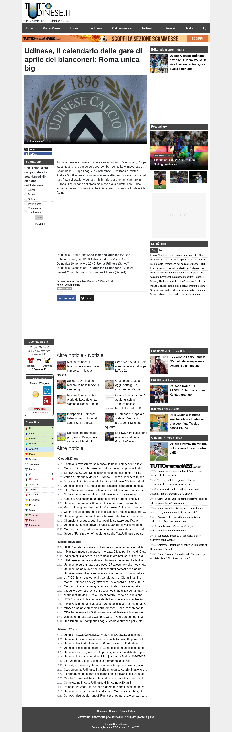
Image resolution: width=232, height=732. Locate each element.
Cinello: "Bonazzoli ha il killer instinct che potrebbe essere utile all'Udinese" (112, 678)
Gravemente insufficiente (34, 210)
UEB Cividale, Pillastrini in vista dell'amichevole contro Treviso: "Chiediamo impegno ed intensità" (126, 599)
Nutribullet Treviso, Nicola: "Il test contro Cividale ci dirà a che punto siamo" (112, 595)
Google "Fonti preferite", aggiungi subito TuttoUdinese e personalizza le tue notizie (117, 533)
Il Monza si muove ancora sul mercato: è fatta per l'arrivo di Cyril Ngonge (110, 551)
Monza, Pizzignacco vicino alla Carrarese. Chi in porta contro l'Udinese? (110, 507)
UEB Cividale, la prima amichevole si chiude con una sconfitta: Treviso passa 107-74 (118, 547)
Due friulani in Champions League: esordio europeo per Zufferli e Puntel (110, 621)
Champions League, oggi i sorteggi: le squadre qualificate (128, 385)
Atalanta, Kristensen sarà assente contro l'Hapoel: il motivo (101, 498)
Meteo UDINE (40, 379)
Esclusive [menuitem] (95, 28)
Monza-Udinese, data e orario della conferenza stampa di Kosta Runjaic (82, 399)
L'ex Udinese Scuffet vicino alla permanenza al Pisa (97, 660)
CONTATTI (130, 717)
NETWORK (84, 717)
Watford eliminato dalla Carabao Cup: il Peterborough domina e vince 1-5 (111, 616)
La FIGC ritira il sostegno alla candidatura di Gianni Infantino (131, 437)
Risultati (39, 224)
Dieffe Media (120, 724)
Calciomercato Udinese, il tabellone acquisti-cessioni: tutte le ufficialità (109, 669)
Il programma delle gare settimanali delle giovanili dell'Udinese (104, 673)
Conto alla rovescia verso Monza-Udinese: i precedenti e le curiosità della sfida (114, 464)
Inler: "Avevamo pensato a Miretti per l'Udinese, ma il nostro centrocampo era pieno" (117, 490)
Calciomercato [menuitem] (122, 28)
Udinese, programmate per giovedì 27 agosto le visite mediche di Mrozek (83, 437)
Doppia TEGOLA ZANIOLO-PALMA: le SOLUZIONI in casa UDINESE (109, 634)
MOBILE (143, 717)
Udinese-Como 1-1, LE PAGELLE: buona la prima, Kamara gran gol (188, 390)
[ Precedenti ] (39, 369)
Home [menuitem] (29, 28)
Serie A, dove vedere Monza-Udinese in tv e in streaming (83, 385)
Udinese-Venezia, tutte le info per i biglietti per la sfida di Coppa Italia (108, 652)
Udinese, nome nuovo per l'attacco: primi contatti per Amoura (103, 569)
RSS (152, 717)
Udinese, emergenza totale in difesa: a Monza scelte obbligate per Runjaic (111, 691)
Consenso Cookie (107, 711)
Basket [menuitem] (189, 28)
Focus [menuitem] (74, 28)
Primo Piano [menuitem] (51, 28)
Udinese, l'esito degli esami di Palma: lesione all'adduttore (101, 643)
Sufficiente (33, 199)
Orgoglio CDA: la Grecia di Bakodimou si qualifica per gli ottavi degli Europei (113, 590)
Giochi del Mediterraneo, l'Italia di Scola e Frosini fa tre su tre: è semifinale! (111, 511)
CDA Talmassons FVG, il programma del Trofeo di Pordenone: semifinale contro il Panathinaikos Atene (130, 612)
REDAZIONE (98, 717)
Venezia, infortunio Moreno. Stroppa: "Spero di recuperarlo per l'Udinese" (111, 477)
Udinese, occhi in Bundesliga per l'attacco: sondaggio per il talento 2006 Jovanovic (117, 485)
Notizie (70, 281)
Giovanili (157, 437)
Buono (31, 194)
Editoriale (158, 49)
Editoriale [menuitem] (168, 28)
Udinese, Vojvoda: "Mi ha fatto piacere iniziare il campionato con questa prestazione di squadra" (125, 686)
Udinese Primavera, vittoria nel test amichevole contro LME (102, 503)
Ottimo (31, 189)
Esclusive (158, 350)
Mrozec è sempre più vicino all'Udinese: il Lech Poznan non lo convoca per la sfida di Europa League (129, 608)
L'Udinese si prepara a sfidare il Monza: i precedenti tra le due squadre (109, 560)
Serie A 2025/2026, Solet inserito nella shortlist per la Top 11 (131, 366)
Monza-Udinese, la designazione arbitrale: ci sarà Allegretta (102, 586)
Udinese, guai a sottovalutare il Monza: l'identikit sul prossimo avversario (110, 516)
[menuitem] (204, 28)
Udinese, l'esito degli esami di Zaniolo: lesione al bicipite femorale (106, 647)
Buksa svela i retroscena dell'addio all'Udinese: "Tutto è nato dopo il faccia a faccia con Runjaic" (125, 481)
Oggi (154, 250)
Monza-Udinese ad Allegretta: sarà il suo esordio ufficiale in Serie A (107, 582)
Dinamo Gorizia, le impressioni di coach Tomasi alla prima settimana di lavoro (113, 639)
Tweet (88, 298)
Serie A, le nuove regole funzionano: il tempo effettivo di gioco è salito (108, 665)
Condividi (68, 298)
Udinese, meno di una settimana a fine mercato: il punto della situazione (110, 573)
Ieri (161, 250)
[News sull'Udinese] (47, 11)
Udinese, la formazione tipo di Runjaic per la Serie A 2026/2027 (104, 656)
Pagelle (156, 379)
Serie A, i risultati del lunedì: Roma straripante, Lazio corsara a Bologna (109, 695)
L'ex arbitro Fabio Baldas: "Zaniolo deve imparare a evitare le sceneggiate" (187, 361)
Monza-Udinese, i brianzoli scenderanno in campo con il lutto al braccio (109, 468)
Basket (156, 408)
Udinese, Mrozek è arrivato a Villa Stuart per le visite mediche (103, 524)
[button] (39, 217)
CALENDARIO (115, 717)
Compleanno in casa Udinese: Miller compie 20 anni (97, 682)
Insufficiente (34, 204)
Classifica (32, 422)
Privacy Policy (127, 711)
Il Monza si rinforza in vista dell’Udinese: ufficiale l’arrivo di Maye (105, 603)
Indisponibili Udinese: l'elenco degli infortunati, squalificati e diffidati (82, 418)
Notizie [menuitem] (147, 28)
